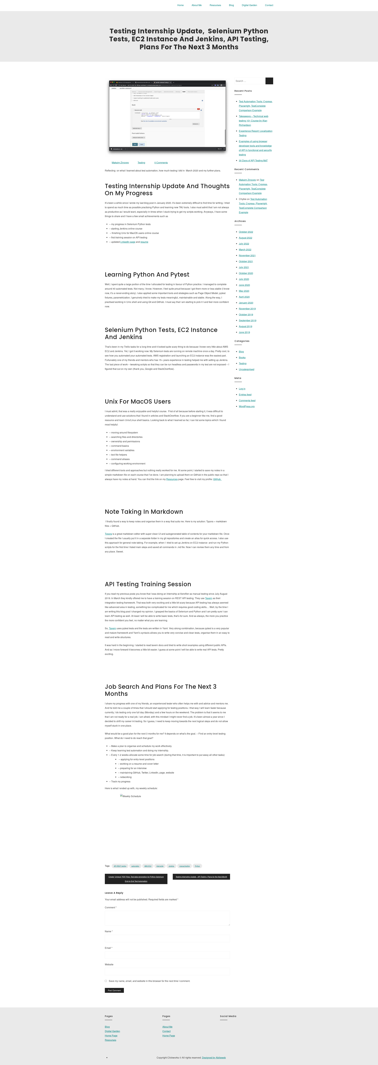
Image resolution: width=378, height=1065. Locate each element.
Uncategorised (246, 369)
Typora (108, 533)
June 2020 (244, 285)
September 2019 (247, 320)
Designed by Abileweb (214, 1057)
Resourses (215, 5)
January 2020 (246, 302)
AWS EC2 (147, 866)
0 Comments (161, 162)
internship (160, 866)
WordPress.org (247, 406)
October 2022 (246, 231)
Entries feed (245, 394)
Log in (242, 388)
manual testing (184, 866)
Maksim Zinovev (247, 179)
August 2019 (245, 326)
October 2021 (246, 261)
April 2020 (244, 296)
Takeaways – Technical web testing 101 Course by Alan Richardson (253, 120)
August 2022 (245, 237)
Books (242, 357)
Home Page (111, 1035)
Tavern (208, 598)
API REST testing (120, 866)
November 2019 (247, 308)
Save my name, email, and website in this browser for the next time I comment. (149, 981)
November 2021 (247, 255)
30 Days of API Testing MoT (253, 160)
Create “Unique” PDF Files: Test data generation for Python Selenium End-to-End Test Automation (136, 878)
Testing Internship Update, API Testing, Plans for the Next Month (201, 876)
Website (109, 964)
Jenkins (171, 866)
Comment (111, 907)
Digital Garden (249, 5)
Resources (172, 479)
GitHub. (217, 479)
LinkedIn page (127, 242)
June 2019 (244, 332)
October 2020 (246, 273)
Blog (231, 5)
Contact (269, 5)
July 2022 (244, 243)
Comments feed (247, 400)
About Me (197, 5)
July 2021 (244, 267)
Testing (141, 162)
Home (180, 5)
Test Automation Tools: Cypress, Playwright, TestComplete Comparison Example (256, 106)
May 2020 (244, 291)
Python (197, 866)
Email (108, 948)
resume (144, 242)
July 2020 (244, 279)
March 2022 (245, 249)
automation (135, 866)
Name (109, 931)
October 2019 (246, 314)
